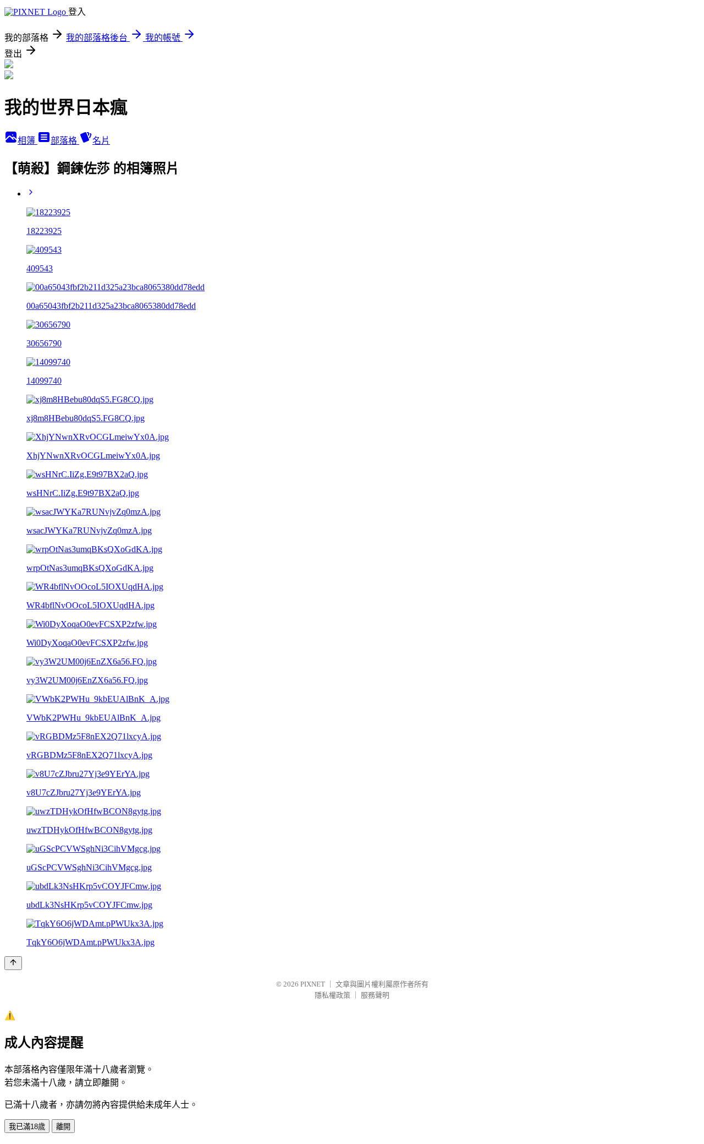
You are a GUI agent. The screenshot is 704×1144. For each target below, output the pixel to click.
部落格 (65, 140)
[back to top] (13, 963)
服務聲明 (375, 995)
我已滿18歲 (27, 1127)
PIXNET (312, 984)
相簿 (27, 140)
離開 (63, 1127)
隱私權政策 (332, 995)
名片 (101, 140)
